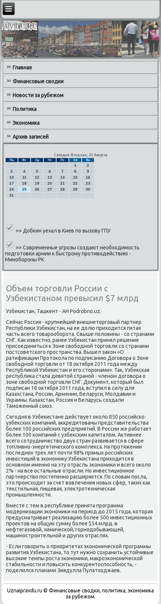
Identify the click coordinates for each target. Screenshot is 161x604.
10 (11, 177)
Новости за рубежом (38, 95)
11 (24, 177)
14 (62, 177)
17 (11, 183)
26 (37, 189)
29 (75, 189)
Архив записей (31, 137)
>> (19, 231)
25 (24, 189)
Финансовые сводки (38, 81)
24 (11, 189)
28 (62, 189)
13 (50, 177)
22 (75, 183)
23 (88, 183)
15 (75, 177)
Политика (25, 109)
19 (37, 183)
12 (37, 177)
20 (50, 183)
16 (88, 177)
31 (11, 195)
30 (88, 189)
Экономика (26, 123)
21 (62, 183)
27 (50, 189)
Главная (22, 67)
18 (24, 183)
